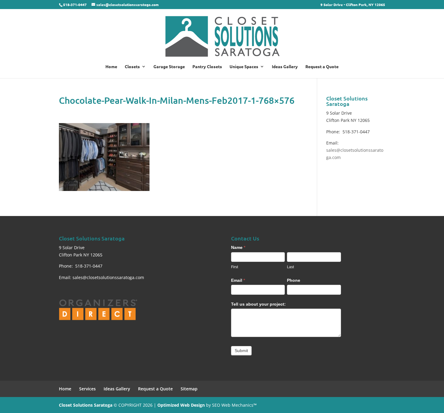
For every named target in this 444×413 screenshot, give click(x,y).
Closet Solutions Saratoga (85, 405)
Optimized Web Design (181, 405)
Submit (241, 350)
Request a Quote (322, 66)
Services (87, 389)
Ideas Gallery (285, 66)
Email (238, 280)
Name (238, 247)
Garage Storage (169, 66)
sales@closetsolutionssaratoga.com (108, 277)
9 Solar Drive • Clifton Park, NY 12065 (352, 5)
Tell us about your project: (258, 304)
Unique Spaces (244, 66)
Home (111, 66)
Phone (293, 280)
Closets (132, 66)
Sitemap (189, 389)
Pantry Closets (207, 66)
